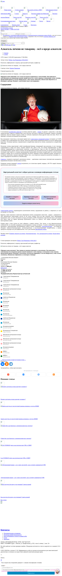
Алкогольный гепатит (7, 210)
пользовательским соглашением (19, 571)
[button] (57, 571)
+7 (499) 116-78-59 (14, 29)
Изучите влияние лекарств (50, 197)
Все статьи (4, 500)
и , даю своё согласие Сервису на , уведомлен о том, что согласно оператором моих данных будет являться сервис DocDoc (31, 37)
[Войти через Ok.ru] (54, 374)
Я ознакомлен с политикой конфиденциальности (15, 35)
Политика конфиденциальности (13, 534)
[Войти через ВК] (23, 374)
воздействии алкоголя (15, 132)
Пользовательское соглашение (12, 533)
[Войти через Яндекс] (8, 374)
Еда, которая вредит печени (44, 233)
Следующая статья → (20, 359)
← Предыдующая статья (7, 359)
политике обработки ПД (49, 36)
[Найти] (23, 43)
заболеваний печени (40, 229)
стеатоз (19, 163)
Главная (6, 53)
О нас (5, 537)
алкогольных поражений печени (40, 139)
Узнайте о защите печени (12, 197)
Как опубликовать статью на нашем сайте (15, 536)
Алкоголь (3, 159)
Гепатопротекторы (31, 233)
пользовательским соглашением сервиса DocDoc (40, 35)
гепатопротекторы (47, 226)
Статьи (6, 54)
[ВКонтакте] (3, 364)
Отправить (3, 41)
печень (39, 132)
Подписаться (31, 573)
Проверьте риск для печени (31, 197)
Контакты (5, 530)
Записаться (4, 268)
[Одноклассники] (7, 364)
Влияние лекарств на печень (17, 233)
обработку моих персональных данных (18, 36)
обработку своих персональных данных (34, 569)
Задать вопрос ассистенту (31, 203)
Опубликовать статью (7, 28)
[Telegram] (11, 364)
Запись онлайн (5, 29)
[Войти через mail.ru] (38, 374)
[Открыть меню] (1, 6)
